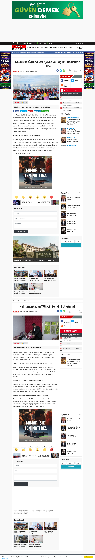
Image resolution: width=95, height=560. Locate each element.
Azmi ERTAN (70, 128)
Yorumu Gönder (21, 231)
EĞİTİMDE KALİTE (32, 47)
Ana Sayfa (17, 56)
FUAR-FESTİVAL (62, 47)
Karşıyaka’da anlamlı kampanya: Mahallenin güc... (35, 293)
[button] (80, 114)
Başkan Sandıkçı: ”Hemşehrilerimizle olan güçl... (36, 280)
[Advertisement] (47, 30)
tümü (80, 192)
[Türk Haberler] (19, 47)
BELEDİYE (40, 47)
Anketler (64, 52)
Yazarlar (58, 52)
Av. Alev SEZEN (71, 137)
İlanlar (81, 52)
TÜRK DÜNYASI (53, 47)
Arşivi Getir (71, 245)
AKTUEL (24, 56)
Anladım (88, 557)
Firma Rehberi (76, 52)
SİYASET (70, 47)
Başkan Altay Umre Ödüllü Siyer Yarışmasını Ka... (50, 280)
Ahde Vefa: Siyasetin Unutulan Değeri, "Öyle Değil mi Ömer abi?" (73, 131)
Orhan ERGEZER (71, 145)
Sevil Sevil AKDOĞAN (73, 117)
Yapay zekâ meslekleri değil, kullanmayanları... (37, 52)
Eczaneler (69, 52)
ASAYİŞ (46, 47)
